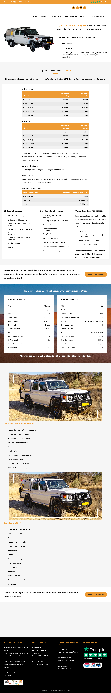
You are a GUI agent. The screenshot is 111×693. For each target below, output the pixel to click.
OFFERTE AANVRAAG (96, 274)
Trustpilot (104, 2)
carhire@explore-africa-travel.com (33, 2)
